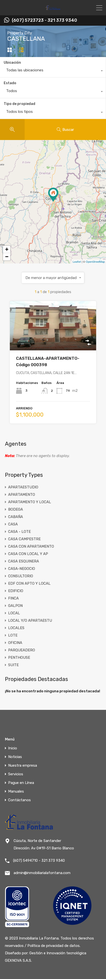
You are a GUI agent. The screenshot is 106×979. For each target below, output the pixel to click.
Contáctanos (19, 800)
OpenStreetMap (95, 261)
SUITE (13, 665)
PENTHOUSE (19, 657)
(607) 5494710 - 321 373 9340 (39, 860)
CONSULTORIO (20, 576)
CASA (13, 524)
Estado (10, 83)
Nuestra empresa (22, 765)
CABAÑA (15, 517)
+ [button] (6, 249)
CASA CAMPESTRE (24, 539)
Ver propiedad (53, 341)
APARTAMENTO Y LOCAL (29, 502)
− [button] (6, 257)
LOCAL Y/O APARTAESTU (30, 620)
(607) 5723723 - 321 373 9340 (44, 20)
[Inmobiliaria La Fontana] (53, 9)
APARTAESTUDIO (23, 487)
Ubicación (12, 62)
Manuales (16, 791)
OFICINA (15, 642)
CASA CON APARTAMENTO (31, 546)
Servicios (15, 774)
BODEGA (15, 509)
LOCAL (14, 613)
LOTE (13, 635)
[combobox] (53, 71)
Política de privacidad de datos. (53, 945)
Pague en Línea (21, 783)
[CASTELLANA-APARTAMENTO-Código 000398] (53, 195)
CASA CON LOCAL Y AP (28, 554)
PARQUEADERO (21, 650)
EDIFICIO (15, 591)
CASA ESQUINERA (23, 561)
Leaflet (77, 261)
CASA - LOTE (19, 531)
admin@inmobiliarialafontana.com (42, 873)
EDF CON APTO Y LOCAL (29, 583)
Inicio (12, 748)
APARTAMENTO (21, 494)
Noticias (15, 757)
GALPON (15, 605)
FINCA (13, 598)
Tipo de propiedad (19, 104)
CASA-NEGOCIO (21, 568)
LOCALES (16, 628)
